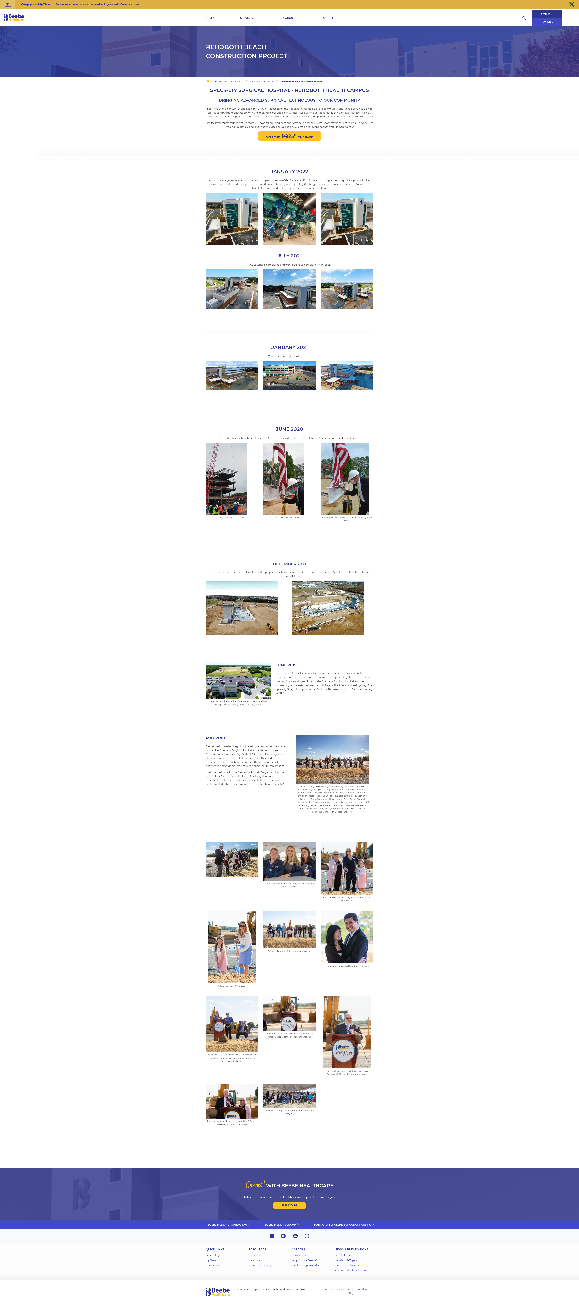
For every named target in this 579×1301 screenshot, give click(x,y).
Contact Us (212, 1265)
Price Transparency (260, 1265)
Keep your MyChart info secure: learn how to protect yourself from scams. (80, 4)
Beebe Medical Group (280, 1224)
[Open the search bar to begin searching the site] (524, 18)
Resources (327, 18)
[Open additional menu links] (570, 18)
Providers (254, 1255)
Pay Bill (547, 22)
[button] (572, 4)
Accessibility (346, 1293)
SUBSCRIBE (289, 1205)
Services (246, 18)
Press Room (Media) (347, 1265)
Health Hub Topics (346, 1260)
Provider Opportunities (306, 1265)
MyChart (547, 14)
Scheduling (213, 1255)
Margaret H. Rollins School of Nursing (342, 1224)
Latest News (342, 1255)
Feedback (328, 1289)
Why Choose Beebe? (304, 1260)
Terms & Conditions (358, 1289)
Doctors (209, 18)
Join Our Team (300, 1255)
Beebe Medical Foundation (229, 81)
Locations (287, 18)
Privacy (340, 1289)
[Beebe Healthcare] (14, 20)
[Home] (208, 82)
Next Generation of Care (261, 81)
